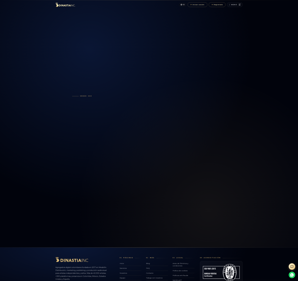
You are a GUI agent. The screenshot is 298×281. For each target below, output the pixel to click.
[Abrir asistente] (292, 266)
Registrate (218, 4)
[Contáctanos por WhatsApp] (292, 275)
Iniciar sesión (198, 4)
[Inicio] (65, 4)
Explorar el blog (111, 149)
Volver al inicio (86, 149)
